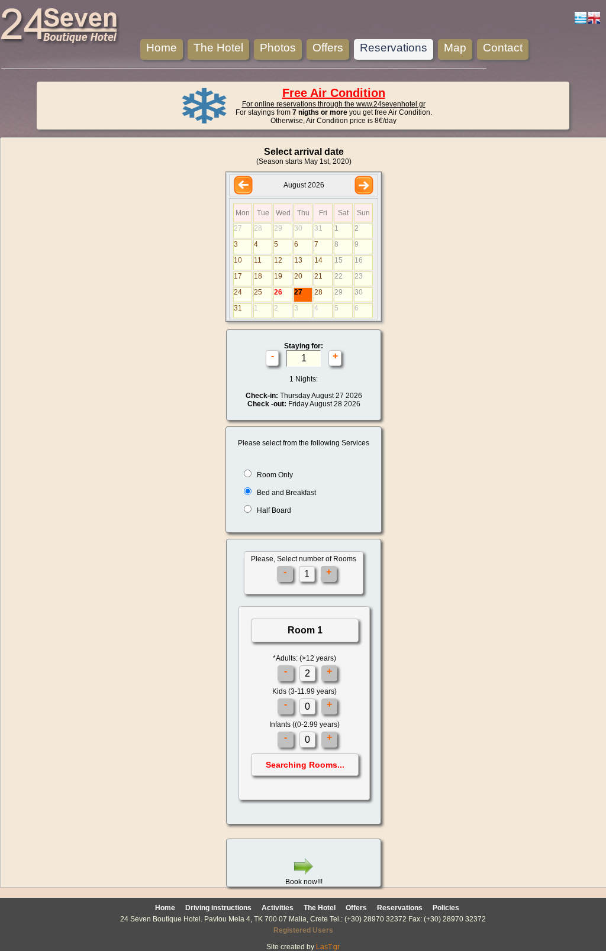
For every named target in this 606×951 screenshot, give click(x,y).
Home (161, 47)
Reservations (393, 47)
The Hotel (218, 47)
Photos (278, 47)
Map (455, 47)
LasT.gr (328, 947)
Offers (327, 47)
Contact (503, 47)
